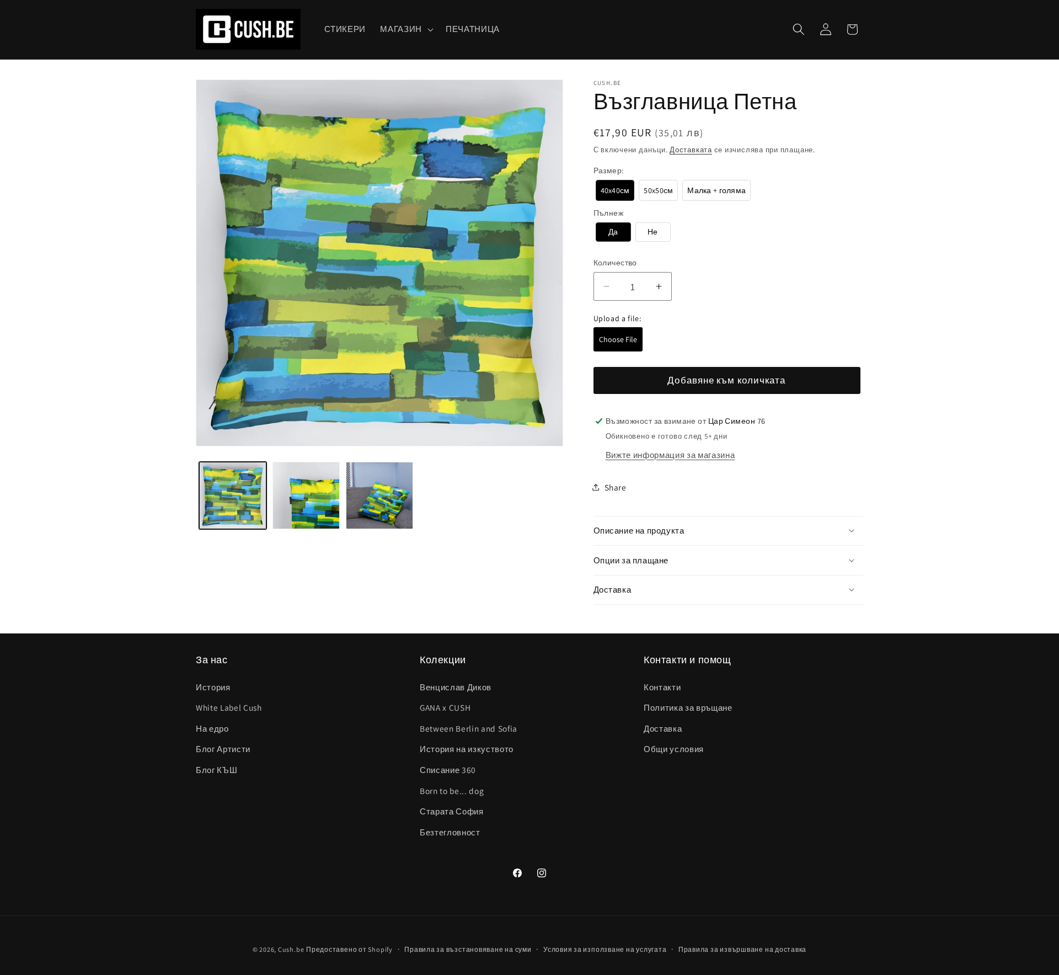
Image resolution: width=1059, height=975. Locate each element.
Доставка (663, 728)
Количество (615, 262)
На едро (212, 728)
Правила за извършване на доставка (742, 949)
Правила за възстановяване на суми (467, 949)
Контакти (662, 686)
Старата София (452, 811)
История (213, 686)
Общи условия (674, 748)
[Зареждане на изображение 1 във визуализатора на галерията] (232, 495)
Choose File (618, 339)
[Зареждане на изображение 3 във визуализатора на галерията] (379, 495)
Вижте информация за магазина (670, 454)
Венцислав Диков (455, 686)
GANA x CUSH (445, 707)
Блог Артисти (223, 748)
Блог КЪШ (216, 769)
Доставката (691, 149)
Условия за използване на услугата (604, 949)
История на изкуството (467, 748)
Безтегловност (450, 832)
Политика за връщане (688, 707)
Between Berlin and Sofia (468, 728)
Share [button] (616, 486)
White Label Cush (229, 707)
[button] (405, 29)
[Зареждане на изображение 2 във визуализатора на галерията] (306, 495)
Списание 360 (448, 769)
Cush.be (291, 949)
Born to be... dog (452, 790)
